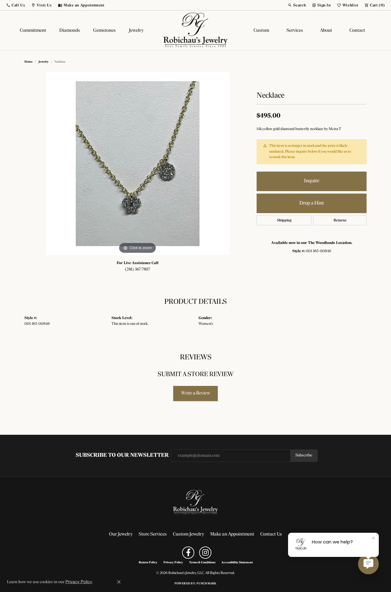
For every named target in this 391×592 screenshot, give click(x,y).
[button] (15, 5)
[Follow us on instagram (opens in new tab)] (205, 553)
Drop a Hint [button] (311, 203)
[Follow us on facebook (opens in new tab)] (188, 553)
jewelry (43, 62)
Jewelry (136, 30)
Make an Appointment (232, 534)
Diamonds (69, 30)
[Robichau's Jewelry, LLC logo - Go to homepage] (195, 30)
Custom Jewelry (188, 534)
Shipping (284, 220)
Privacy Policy (173, 562)
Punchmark (206, 583)
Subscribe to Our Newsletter (122, 455)
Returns (340, 220)
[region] (137, 163)
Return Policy (148, 562)
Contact (357, 30)
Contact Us (271, 534)
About (326, 30)
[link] (81, 5)
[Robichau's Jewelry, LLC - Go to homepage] (195, 502)
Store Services (153, 534)
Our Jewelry (121, 534)
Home (28, 62)
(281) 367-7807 (137, 269)
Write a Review (195, 393)
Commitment (33, 30)
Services (295, 30)
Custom (261, 30)
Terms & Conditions (202, 562)
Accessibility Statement (237, 562)
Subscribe (303, 455)
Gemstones (104, 30)
